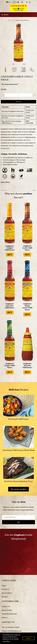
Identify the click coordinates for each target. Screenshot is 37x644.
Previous (4, 190)
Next (34, 190)
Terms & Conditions (9, 614)
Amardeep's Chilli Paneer (18, 419)
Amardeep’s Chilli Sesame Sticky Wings (18, 450)
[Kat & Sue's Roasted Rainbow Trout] (18, 467)
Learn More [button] (6, 641)
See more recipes (18, 489)
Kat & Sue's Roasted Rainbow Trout (18, 481)
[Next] (24, 64)
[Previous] (13, 64)
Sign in (14, 2)
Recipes (5, 597)
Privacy (5, 618)
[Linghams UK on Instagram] (29, 2)
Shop (4, 586)
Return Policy (7, 610)
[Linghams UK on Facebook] (27, 2)
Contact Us (6, 606)
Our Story (5, 589)
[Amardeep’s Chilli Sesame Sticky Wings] (18, 436)
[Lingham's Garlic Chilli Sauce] (18, 43)
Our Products (7, 593)
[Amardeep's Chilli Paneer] (18, 405)
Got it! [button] (28, 638)
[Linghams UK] (18, 7)
